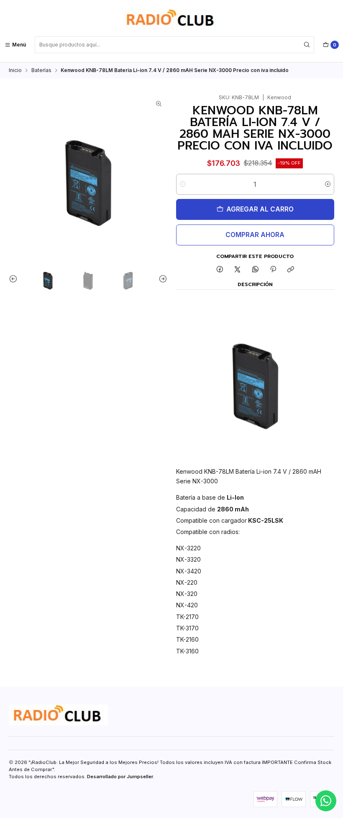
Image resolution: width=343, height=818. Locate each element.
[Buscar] (307, 44)
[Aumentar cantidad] (328, 184)
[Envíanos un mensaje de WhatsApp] (325, 800)
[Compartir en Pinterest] (273, 269)
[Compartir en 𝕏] (237, 269)
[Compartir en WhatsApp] (255, 269)
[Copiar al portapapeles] (291, 269)
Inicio (15, 70)
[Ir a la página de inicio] (171, 19)
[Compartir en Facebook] (219, 269)
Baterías (41, 70)
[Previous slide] (15, 279)
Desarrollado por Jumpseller (120, 776)
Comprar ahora (254, 235)
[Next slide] (161, 279)
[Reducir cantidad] (183, 184)
